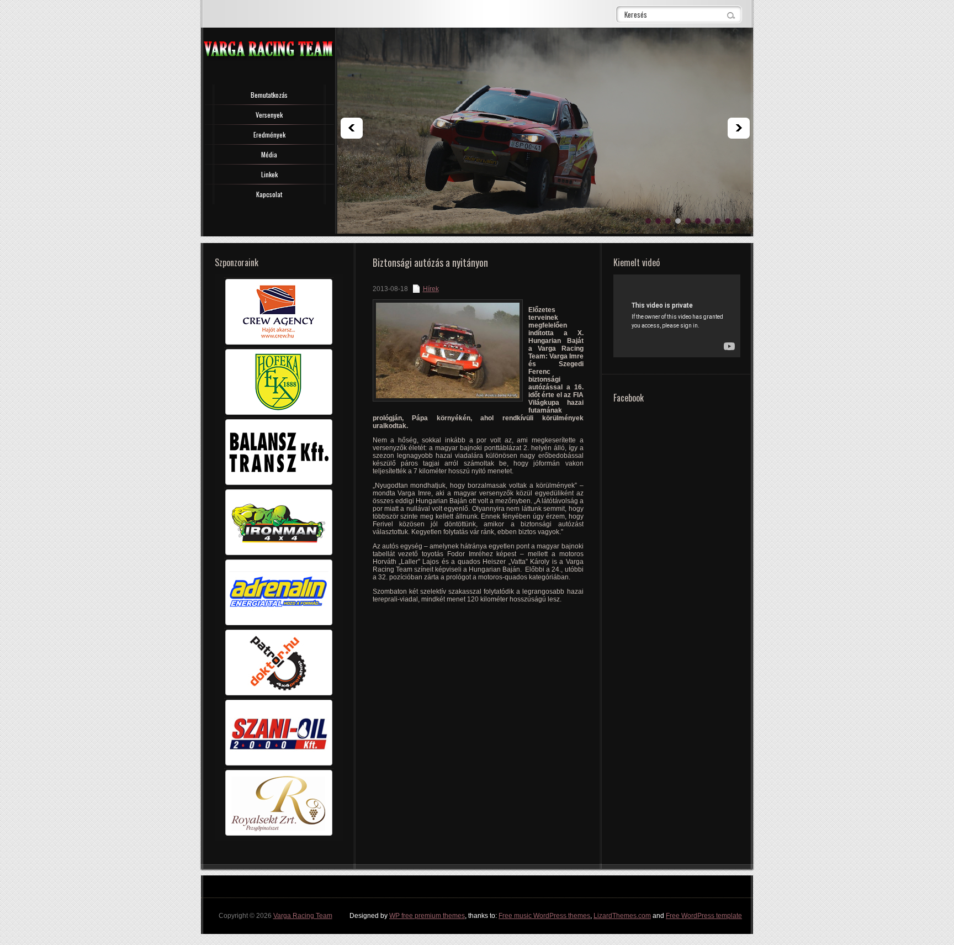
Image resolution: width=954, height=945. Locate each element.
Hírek (431, 289)
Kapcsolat (269, 194)
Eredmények (269, 134)
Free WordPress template (704, 916)
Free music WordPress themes (544, 916)
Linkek (269, 174)
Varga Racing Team (302, 916)
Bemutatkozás (269, 94)
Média (269, 154)
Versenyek (269, 114)
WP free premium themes (427, 916)
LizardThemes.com (622, 916)
